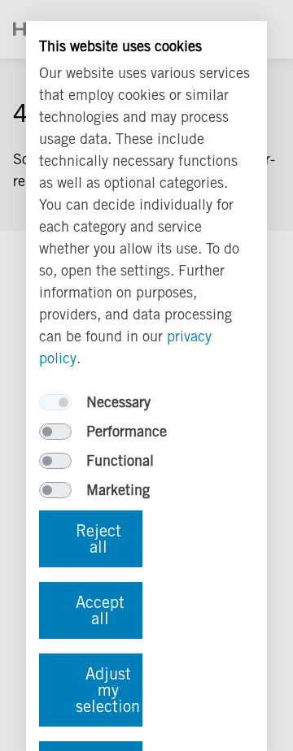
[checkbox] (55, 402)
